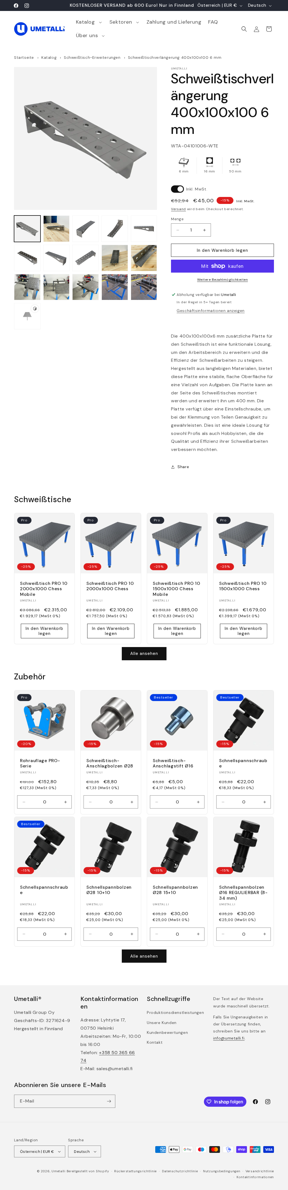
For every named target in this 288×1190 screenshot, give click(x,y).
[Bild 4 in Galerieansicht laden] (115, 228)
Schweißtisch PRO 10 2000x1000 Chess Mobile (44, 589)
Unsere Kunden (162, 1022)
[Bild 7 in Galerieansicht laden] (56, 258)
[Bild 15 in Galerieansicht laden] (144, 287)
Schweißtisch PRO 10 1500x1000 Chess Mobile (176, 589)
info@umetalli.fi (229, 1038)
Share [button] (183, 466)
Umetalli (58, 1171)
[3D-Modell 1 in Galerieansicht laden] (27, 316)
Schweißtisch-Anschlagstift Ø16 (173, 763)
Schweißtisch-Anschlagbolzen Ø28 (109, 763)
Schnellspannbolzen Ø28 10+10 (109, 890)
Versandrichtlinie (260, 1171)
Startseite (24, 57)
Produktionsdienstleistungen (175, 1012)
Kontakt (155, 1042)
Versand (178, 209)
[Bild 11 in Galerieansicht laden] (27, 287)
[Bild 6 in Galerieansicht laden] (27, 258)
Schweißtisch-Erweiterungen (93, 57)
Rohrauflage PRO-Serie (40, 763)
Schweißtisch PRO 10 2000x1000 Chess (110, 586)
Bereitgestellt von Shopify (88, 1171)
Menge (177, 219)
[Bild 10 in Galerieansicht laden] (144, 258)
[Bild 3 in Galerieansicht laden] (85, 228)
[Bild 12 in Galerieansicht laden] (56, 287)
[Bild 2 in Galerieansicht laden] (56, 228)
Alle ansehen (144, 653)
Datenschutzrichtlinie (180, 1171)
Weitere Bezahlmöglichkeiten (222, 279)
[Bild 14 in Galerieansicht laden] (115, 287)
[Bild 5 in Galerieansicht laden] (144, 228)
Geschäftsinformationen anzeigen (211, 310)
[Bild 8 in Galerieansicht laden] (85, 258)
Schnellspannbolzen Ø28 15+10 (175, 890)
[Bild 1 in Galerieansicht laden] (27, 228)
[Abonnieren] (109, 1101)
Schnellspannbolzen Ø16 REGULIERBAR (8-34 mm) (243, 893)
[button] (89, 22)
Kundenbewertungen (167, 1032)
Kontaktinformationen (255, 1177)
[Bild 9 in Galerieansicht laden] (115, 258)
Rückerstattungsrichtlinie (135, 1171)
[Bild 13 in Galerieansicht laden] (85, 287)
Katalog (49, 57)
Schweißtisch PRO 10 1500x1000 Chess (243, 586)
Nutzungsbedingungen (221, 1171)
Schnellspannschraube (243, 763)
